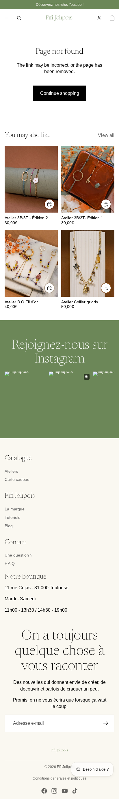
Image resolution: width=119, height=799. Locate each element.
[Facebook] (44, 790)
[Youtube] (64, 790)
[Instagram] (54, 790)
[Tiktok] (74, 790)
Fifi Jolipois (66, 767)
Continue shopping (59, 93)
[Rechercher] (19, 18)
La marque (15, 509)
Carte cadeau (17, 479)
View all (106, 135)
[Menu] (6, 18)
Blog (9, 525)
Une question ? (18, 555)
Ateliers (11, 471)
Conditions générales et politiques (59, 778)
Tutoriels (12, 517)
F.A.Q (10, 563)
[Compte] (99, 18)
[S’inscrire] (106, 723)
